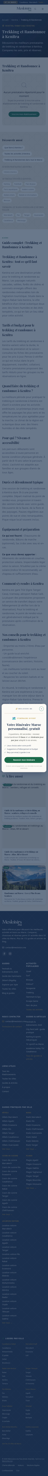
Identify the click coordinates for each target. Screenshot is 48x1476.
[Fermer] (41, 709)
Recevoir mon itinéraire (24, 760)
